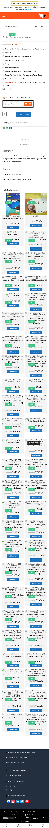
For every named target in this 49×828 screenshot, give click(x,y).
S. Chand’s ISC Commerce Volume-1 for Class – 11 (13, 526)
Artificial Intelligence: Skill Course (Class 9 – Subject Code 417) (36, 571)
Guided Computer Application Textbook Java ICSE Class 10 (36, 487)
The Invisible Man (36, 382)
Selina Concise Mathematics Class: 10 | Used (13, 676)
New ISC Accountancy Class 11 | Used (36, 526)
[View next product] (45, 26)
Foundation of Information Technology (36, 616)
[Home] (6, 825)
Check (28, 104)
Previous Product (11, 26)
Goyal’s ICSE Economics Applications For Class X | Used (13, 638)
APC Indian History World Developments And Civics (36, 298)
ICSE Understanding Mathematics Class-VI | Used (13, 217)
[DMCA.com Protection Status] (8, 818)
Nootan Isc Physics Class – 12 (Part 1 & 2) (13, 341)
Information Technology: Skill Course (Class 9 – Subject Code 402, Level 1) (36, 363)
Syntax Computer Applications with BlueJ (36, 444)
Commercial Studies (13, 382)
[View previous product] (4, 26)
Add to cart (23, 114)
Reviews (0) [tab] (24, 144)
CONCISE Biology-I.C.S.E (36, 504)
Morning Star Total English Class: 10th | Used (36, 341)
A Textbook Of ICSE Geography (13, 569)
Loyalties (36, 216)
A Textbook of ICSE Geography (13, 506)
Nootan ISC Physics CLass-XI (36, 280)
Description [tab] (24, 139)
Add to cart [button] (13, 228)
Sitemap (22, 815)
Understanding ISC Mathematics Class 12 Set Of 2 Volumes (12, 698)
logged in (15, 179)
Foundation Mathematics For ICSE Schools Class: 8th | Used (13, 260)
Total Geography (13, 442)
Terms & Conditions (30, 812)
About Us (12, 787)
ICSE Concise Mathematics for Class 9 (13, 318)
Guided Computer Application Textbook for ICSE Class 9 (36, 465)
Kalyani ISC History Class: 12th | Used (36, 400)
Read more (36, 455)
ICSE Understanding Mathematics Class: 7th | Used (36, 638)
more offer (29, 9)
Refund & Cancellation (12, 812)
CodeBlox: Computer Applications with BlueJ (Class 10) (36, 320)
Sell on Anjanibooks (15, 775)
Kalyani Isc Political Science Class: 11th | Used (13, 616)
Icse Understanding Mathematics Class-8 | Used (36, 238)
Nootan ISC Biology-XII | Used (13, 280)
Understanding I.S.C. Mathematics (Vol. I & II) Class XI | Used (13, 595)
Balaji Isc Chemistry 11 (36, 656)
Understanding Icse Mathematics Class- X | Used (12, 465)
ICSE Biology (12, 234)
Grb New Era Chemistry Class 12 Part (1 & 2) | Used (13, 487)
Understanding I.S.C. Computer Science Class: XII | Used (36, 698)
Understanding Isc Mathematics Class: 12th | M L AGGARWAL (36, 548)
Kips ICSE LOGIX (13, 296)
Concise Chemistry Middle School (36, 258)
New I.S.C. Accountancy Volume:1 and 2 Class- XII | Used (13, 402)
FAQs (11, 790)
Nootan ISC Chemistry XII (13, 656)
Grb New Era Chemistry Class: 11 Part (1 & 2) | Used (13, 425)
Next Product (39, 26)
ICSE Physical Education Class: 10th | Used (13, 545)
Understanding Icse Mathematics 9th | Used (36, 674)
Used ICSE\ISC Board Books (19, 123)
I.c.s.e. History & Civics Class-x (12, 719)
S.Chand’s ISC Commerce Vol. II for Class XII (12, 361)
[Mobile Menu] (4, 16)
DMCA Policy (32, 815)
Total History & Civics (36, 421)
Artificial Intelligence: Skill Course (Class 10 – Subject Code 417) (36, 721)
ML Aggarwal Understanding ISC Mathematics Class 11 (36, 594)
